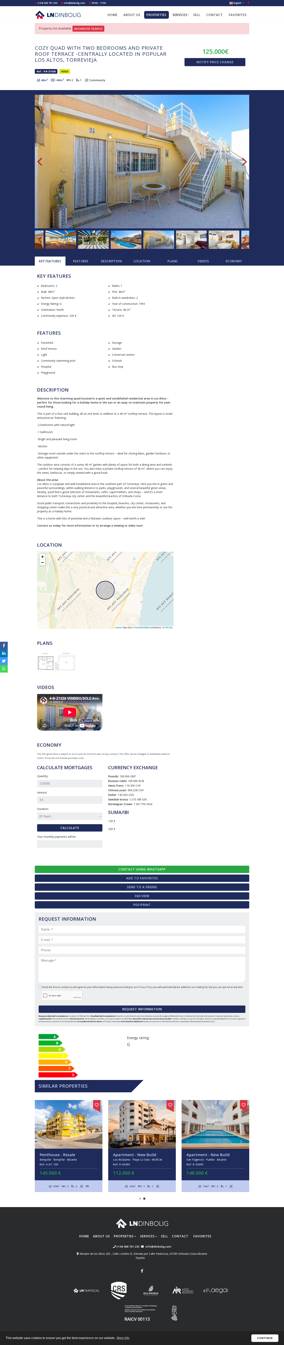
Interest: (42, 792)
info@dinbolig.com (74, 3)
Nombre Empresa (58, 14)
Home (112, 15)
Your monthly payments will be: (56, 836)
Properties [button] (156, 15)
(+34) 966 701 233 (47, 3)
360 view (142, 896)
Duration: (43, 809)
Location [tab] (142, 261)
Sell (196, 15)
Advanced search (88, 28)
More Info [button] (123, 1338)
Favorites (238, 15)
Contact (214, 15)
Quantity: (42, 776)
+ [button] (42, 556)
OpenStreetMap (141, 627)
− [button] (42, 562)
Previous (39, 162)
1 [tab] (140, 1198)
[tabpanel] (68, 1146)
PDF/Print (142, 905)
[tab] (50, 261)
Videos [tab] (203, 261)
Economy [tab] (234, 261)
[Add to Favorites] (96, 1104)
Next (244, 162)
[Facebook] (248, 3)
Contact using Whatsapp (142, 869)
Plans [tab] (173, 261)
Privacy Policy (145, 987)
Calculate (69, 828)
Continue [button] (265, 1338)
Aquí (213, 1021)
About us (131, 15)
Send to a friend (142, 887)
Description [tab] (111, 261)
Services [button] (180, 15)
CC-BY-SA (167, 627)
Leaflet (118, 627)
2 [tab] (144, 1198)
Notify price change (215, 62)
